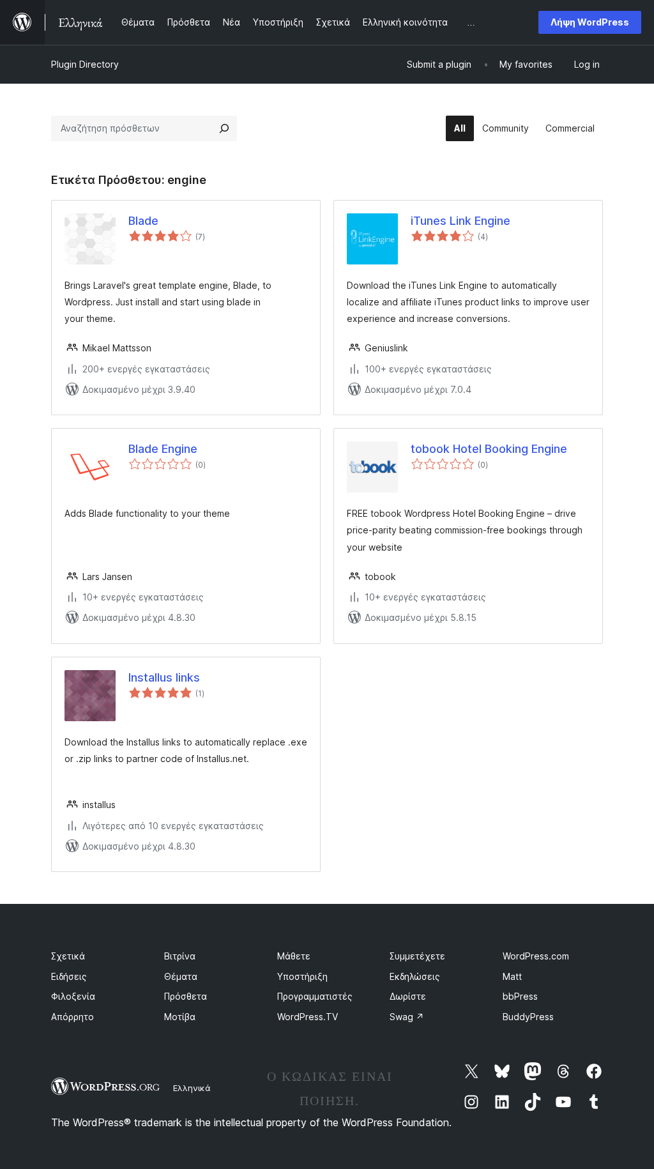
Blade (143, 220)
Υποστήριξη (302, 976)
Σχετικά (68, 956)
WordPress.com (536, 956)
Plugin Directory (85, 64)
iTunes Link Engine (460, 220)
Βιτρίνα (179, 956)
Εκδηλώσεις (415, 976)
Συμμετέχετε (417, 956)
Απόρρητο (72, 1016)
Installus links (164, 677)
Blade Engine (162, 448)
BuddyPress (528, 1016)
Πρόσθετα (185, 996)
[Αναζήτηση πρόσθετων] (224, 128)
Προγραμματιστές (315, 996)
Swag (407, 1016)
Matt (512, 976)
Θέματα (180, 976)
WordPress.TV (307, 1016)
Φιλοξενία (73, 996)
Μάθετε (293, 956)
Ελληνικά (192, 1088)
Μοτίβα (179, 1016)
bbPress (520, 996)
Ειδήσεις (69, 976)
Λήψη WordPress (590, 22)
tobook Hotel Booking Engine (489, 448)
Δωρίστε (408, 996)
